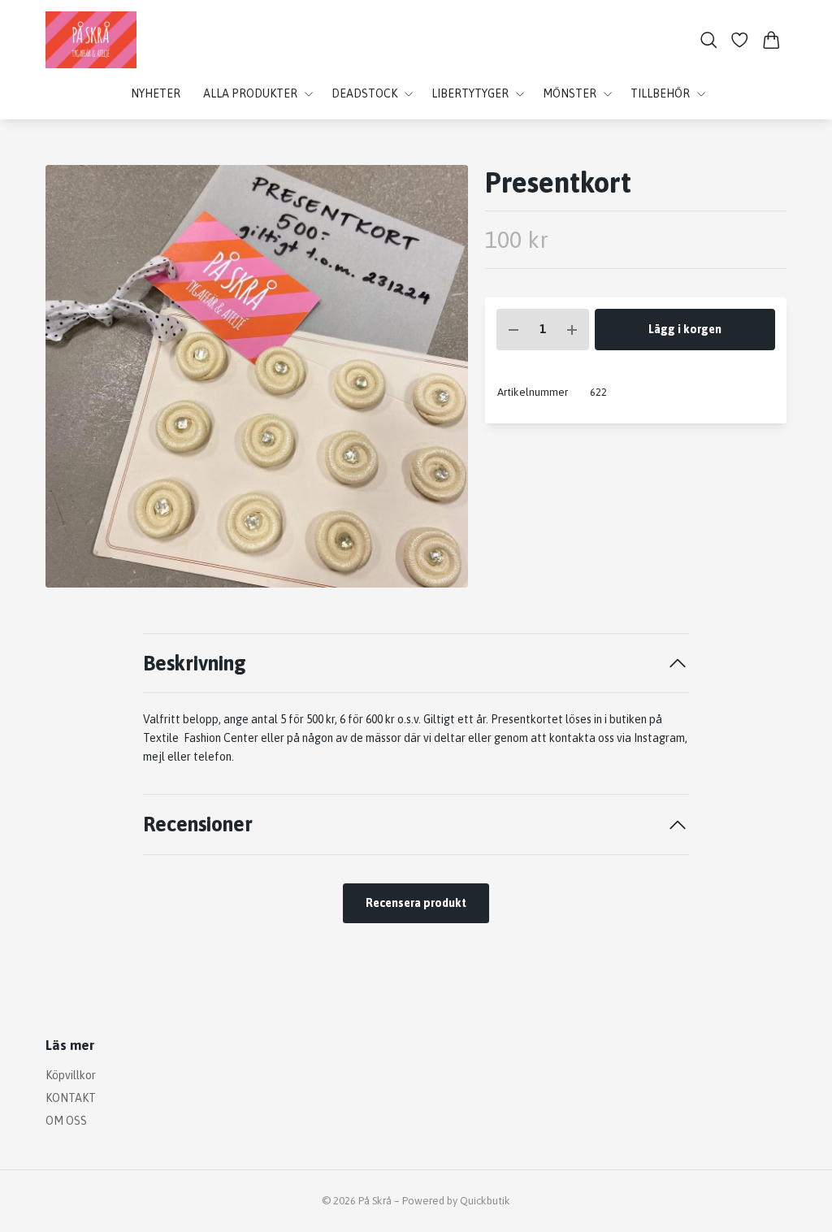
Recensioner (198, 823)
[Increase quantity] (572, 329)
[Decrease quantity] (513, 329)
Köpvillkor (71, 1075)
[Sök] (709, 40)
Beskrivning (194, 663)
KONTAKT (71, 1097)
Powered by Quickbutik (456, 1201)
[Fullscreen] (257, 376)
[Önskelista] (740, 40)
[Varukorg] (771, 40)
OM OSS (66, 1120)
